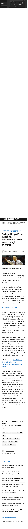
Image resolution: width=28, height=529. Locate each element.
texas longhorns (9, 444)
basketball (7, 433)
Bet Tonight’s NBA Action (10, 307)
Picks (4, 441)
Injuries (9, 362)
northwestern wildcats (11, 438)
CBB (16, 521)
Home (3, 222)
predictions (13, 441)
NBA (4, 436)
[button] (3, 219)
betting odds (17, 433)
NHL (22, 521)
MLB (19, 521)
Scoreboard (14, 364)
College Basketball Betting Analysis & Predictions (12, 230)
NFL (7, 521)
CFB (13, 521)
